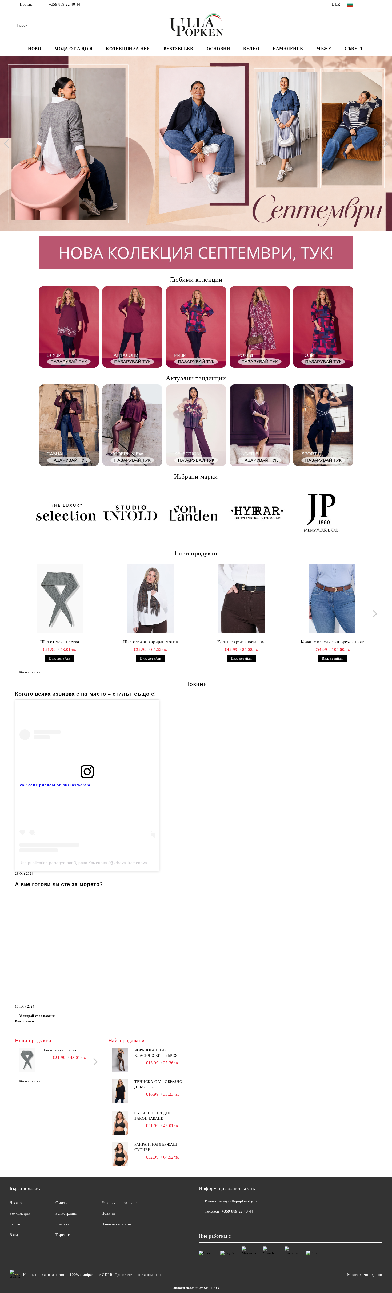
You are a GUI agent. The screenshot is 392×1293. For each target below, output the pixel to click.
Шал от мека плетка (59, 642)
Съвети (354, 48)
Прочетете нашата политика (139, 1275)
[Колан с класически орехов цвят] (332, 598)
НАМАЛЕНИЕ (288, 48)
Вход (14, 1235)
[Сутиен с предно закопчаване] (120, 1123)
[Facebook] (366, 4)
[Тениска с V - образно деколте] (120, 1091)
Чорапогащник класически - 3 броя (156, 1053)
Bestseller (178, 48)
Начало (16, 1203)
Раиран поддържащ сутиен (155, 1147)
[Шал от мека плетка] (59, 598)
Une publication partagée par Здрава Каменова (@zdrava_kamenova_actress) (91, 863)
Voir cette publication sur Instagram (54, 785)
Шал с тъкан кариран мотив (150, 642)
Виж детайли (59, 658)
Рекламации (20, 1214)
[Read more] (87, 734)
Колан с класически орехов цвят (332, 642)
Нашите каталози (116, 1224)
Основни (218, 48)
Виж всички (24, 1021)
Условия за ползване (120, 1203)
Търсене (62, 1235)
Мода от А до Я (73, 48)
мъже (323, 48)
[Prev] (9, 143)
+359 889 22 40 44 (64, 4)
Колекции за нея (128, 48)
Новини (108, 1214)
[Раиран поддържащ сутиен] (120, 1154)
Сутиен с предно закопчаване (152, 1115)
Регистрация (66, 1214)
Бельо (251, 48)
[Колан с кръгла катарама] (241, 598)
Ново (34, 48)
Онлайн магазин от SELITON (196, 1288)
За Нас (15, 1224)
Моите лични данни (364, 1275)
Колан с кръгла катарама (241, 642)
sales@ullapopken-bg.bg (238, 1201)
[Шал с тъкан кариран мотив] (150, 598)
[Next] (383, 143)
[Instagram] (374, 4)
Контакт (62, 1224)
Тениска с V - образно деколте (158, 1084)
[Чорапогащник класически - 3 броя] (120, 1060)
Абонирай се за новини (37, 1016)
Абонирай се (30, 672)
